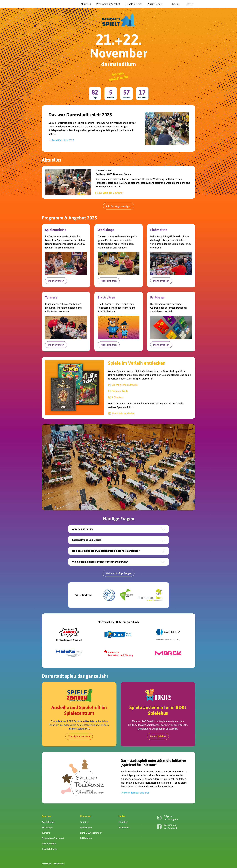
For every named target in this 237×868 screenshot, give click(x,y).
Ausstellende (48, 822)
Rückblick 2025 (63, 140)
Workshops (47, 827)
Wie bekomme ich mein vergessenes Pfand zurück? (100, 561)
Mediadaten (86, 827)
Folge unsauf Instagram (171, 818)
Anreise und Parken (82, 528)
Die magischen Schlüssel (125, 384)
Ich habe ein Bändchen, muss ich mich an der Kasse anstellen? (106, 550)
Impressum (46, 864)
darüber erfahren (137, 792)
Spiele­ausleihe (49, 843)
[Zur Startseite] (49, 4)
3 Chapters (117, 397)
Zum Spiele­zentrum (79, 736)
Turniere (46, 833)
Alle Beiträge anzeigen (118, 206)
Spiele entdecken (123, 413)
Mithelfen (123, 822)
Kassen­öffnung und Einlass (86, 539)
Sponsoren (124, 827)
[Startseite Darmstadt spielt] (118, 19)
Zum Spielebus (158, 736)
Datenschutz (58, 864)
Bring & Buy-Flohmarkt (53, 838)
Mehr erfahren (56, 280)
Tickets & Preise (49, 849)
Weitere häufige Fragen (119, 573)
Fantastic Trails (120, 391)
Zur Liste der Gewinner (111, 192)
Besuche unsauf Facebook (170, 826)
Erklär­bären (86, 838)
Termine (84, 822)
